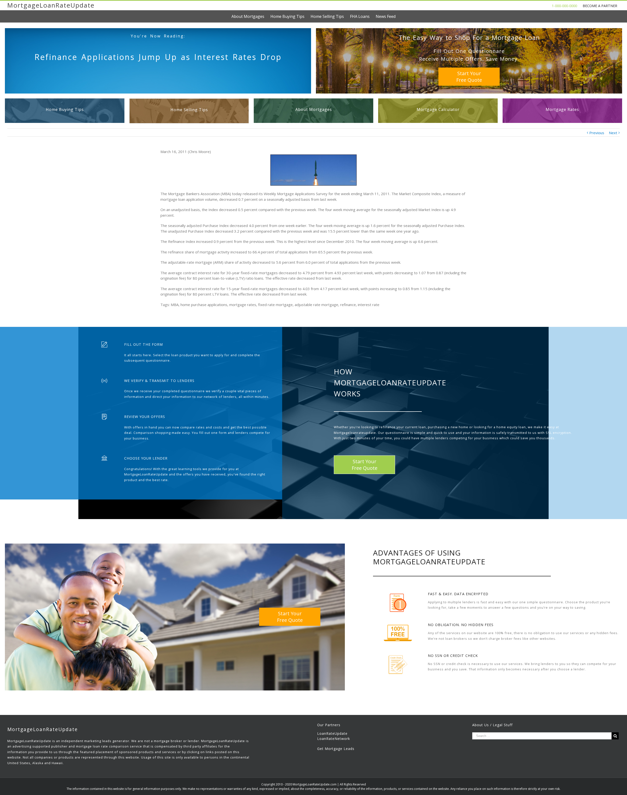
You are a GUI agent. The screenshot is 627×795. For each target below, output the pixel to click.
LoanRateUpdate (332, 733)
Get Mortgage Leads (335, 748)
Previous (596, 132)
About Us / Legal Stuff (492, 725)
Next (613, 132)
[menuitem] (250, 16)
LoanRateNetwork (333, 738)
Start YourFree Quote (469, 76)
